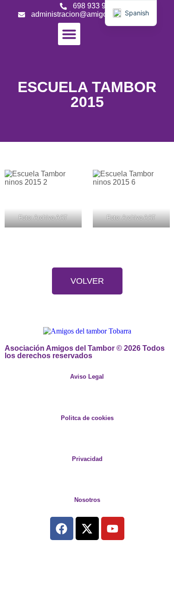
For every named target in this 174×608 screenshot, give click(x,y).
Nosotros (87, 499)
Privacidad (87, 458)
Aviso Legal (87, 376)
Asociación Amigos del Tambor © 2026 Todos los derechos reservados (85, 352)
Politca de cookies (87, 417)
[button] (69, 34)
